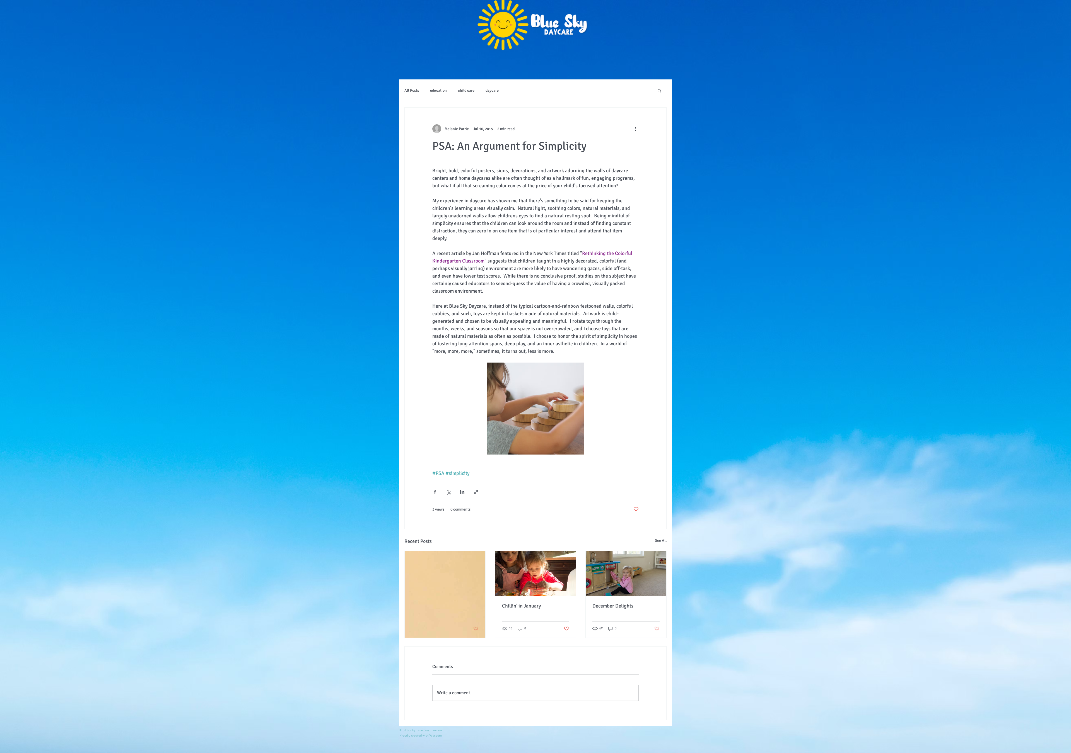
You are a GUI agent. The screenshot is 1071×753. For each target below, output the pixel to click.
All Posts (411, 90)
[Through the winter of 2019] (445, 573)
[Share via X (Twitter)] (448, 492)
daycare (492, 90)
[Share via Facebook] (435, 492)
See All (661, 540)
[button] (659, 90)
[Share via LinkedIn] (462, 492)
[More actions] (635, 128)
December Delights (612, 606)
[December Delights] (626, 573)
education (438, 90)
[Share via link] (476, 492)
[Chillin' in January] (535, 573)
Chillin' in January (521, 606)
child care (466, 90)
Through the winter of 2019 (440, 606)
